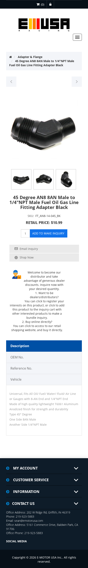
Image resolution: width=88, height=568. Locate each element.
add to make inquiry (48, 233)
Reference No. (21, 368)
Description (19, 346)
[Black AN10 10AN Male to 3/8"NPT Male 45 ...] (11, 82)
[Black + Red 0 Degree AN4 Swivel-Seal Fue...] (76, 82)
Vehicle (15, 379)
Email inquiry (29, 249)
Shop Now (27, 257)
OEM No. (17, 357)
